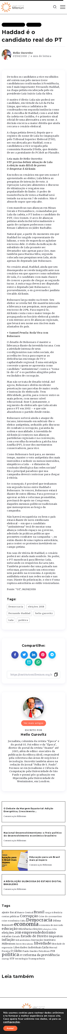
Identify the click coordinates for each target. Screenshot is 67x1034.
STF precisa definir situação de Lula (29, 162)
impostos (56, 936)
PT (21, 955)
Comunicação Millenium (15, 816)
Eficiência (25, 929)
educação (10, 929)
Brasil (39, 912)
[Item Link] (15, 860)
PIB (52, 951)
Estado (16, 936)
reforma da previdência (41, 955)
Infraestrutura (23, 940)
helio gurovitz (44, 613)
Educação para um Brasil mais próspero (44, 858)
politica (23, 620)
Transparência (36, 958)
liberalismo (28, 944)
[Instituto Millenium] (13, 6)
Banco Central (25, 912)
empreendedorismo (39, 932)
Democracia (15, 606)
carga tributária (53, 912)
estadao (7, 936)
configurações (11, 1022)
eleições (37, 929)
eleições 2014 (50, 929)
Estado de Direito (34, 936)
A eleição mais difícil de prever (26, 165)
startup (5, 959)
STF (12, 958)
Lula (11, 620)
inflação (8, 940)
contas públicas (10, 916)
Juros (19, 944)
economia (26, 924)
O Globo (16, 951)
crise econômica (11, 921)
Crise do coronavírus (50, 916)
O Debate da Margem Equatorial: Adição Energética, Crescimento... (28, 810)
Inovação (37, 940)
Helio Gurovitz (23, 52)
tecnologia (21, 958)
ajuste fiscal (9, 912)
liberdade (42, 943)
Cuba (22, 921)
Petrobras (44, 951)
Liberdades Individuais (27, 947)
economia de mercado (51, 925)
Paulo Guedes (30, 951)
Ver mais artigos (33, 723)
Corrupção (29, 916)
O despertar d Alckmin (21, 168)
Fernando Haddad (19, 613)
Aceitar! (10, 1028)
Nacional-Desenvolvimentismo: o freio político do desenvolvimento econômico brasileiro (33, 834)
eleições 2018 (36, 606)
